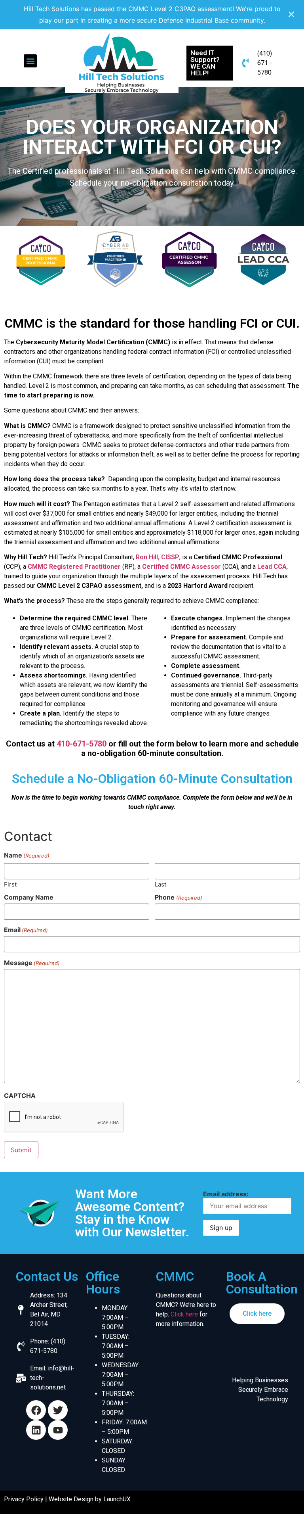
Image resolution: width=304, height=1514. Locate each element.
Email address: (226, 1194)
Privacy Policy (24, 1499)
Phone (178, 897)
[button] (30, 60)
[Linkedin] (36, 1430)
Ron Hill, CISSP (157, 557)
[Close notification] (291, 15)
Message (32, 962)
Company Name (28, 897)
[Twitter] (58, 1410)
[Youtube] (58, 1430)
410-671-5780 (81, 743)
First (10, 884)
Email (26, 930)
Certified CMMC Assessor (181, 566)
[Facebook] (36, 1410)
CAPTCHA (20, 1095)
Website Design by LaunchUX (90, 1499)
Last (160, 884)
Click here (184, 1314)
